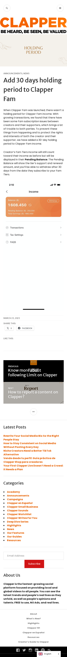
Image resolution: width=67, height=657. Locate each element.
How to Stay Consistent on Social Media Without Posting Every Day (29, 445)
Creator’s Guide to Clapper (33, 641)
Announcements (12, 73)
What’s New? (33, 618)
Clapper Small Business (22, 507)
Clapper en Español (20, 503)
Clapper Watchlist (19, 514)
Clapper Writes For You (22, 518)
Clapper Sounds (17, 510)
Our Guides (14, 536)
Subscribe (34, 564)
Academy (13, 492)
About (33, 613)
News (26, 73)
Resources (14, 540)
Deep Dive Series (17, 521)
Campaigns (15, 499)
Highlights (14, 525)
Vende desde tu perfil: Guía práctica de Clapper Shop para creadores (29, 460)
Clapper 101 (33, 627)
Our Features (15, 533)
